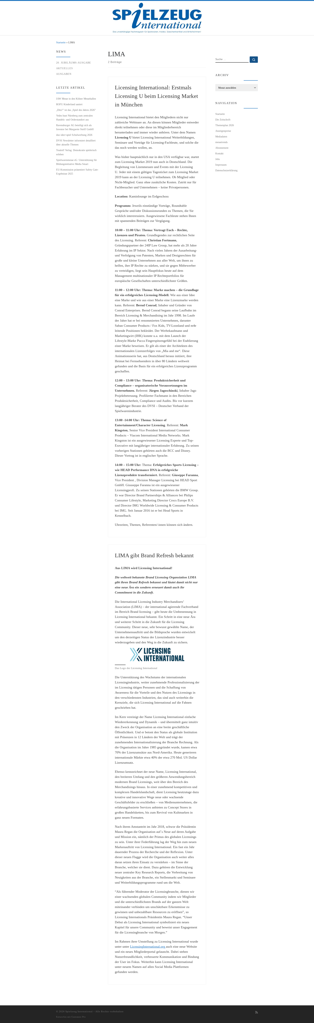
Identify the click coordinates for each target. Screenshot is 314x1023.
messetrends (221, 142)
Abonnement (221, 147)
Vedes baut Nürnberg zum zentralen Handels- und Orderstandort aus (74, 117)
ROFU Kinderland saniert (69, 104)
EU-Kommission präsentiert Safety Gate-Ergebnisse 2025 (77, 171)
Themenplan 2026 (224, 125)
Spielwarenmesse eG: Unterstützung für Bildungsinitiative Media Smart (76, 162)
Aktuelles (64, 68)
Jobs (217, 159)
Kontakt (219, 153)
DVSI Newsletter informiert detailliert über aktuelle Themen (76, 142)
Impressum (221, 164)
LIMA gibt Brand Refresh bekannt (154, 555)
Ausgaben (63, 73)
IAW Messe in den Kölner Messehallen (76, 98)
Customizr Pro (78, 1017)
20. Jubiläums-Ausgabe (73, 62)
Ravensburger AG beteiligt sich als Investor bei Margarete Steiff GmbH (75, 127)
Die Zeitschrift (222, 119)
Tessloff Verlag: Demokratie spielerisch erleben (76, 152)
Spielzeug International (79, 1011)
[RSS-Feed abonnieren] (256, 1012)
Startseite (61, 42)
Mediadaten (221, 136)
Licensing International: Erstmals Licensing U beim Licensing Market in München (156, 96)
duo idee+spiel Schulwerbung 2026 (74, 134)
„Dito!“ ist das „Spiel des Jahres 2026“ (76, 109)
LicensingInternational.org (148, 946)
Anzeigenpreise (223, 130)
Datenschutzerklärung (226, 170)
